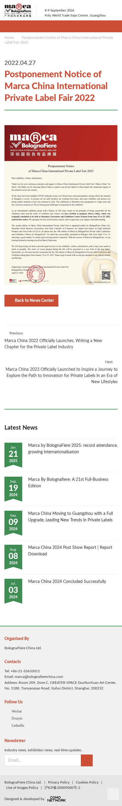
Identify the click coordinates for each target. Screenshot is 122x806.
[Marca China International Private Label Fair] (20, 10)
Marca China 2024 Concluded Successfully (67, 582)
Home (9, 37)
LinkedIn (18, 725)
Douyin (17, 718)
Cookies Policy (87, 782)
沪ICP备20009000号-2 (62, 787)
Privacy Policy (59, 782)
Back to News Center (34, 301)
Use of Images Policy (22, 787)
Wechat (17, 711)
